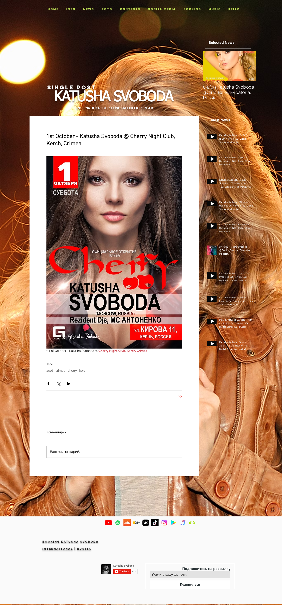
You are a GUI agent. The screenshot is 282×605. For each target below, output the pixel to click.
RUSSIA (84, 548)
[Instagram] (164, 522)
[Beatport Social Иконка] (192, 522)
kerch (83, 370)
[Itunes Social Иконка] (182, 522)
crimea (60, 370)
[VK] (145, 522)
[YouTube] (108, 522)
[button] (107, 9)
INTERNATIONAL (57, 548)
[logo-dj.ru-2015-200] (136, 522)
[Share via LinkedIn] (69, 384)
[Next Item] (250, 66)
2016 (49, 370)
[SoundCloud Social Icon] (127, 522)
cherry (72, 370)
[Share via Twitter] (58, 384)
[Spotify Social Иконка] (117, 522)
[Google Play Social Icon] (173, 522)
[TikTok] (155, 522)
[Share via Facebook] (48, 384)
